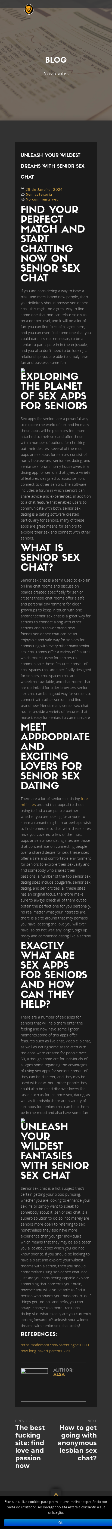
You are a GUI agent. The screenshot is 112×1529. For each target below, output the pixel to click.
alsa (59, 1375)
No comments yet (42, 199)
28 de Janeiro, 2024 (44, 189)
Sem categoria (39, 194)
